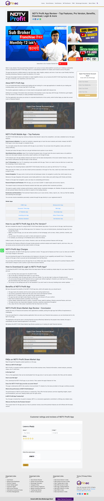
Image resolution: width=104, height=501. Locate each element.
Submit (40, 126)
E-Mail (54, 430)
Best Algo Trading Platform (61, 486)
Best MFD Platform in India (61, 488)
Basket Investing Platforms (38, 488)
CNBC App (24, 205)
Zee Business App (58, 218)
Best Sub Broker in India (60, 491)
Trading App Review (36, 490)
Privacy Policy (87, 490)
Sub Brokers (58, 3)
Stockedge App (58, 212)
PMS (73, 3)
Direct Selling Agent (12, 485)
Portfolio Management (13, 491)
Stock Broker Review (36, 480)
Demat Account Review (37, 481)
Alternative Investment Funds (15, 490)
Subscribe (63, 63)
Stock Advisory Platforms (38, 486)
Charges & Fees (35, 485)
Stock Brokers (50, 3)
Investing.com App (24, 215)
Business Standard (24, 218)
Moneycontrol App (58, 205)
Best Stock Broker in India (61, 480)
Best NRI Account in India (61, 485)
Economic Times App (23, 208)
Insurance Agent (11, 486)
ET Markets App (23, 212)
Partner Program (11, 483)
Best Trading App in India (61, 483)
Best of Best (92, 3)
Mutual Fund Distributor (13, 481)
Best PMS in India (59, 490)
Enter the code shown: (29, 452)
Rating (24, 436)
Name (25, 430)
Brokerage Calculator (81, 3)
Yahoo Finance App (58, 215)
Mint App (58, 208)
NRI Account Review (12, 488)
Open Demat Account (64, 499)
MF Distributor (67, 3)
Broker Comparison (36, 491)
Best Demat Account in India (62, 481)
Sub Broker (10, 480)
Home (43, 3)
